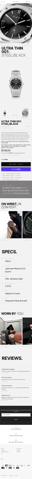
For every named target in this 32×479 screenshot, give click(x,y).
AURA (5, 475)
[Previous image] (2, 88)
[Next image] (30, 88)
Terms (16, 475)
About (2, 448)
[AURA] (16, 1)
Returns (18, 450)
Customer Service (5, 451)
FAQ (2, 453)
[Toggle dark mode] (4, 2)
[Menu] (1, 1)
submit (16, 419)
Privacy (11, 475)
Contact (3, 450)
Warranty (19, 451)
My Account (19, 448)
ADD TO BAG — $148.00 (16, 164)
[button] (5, 113)
